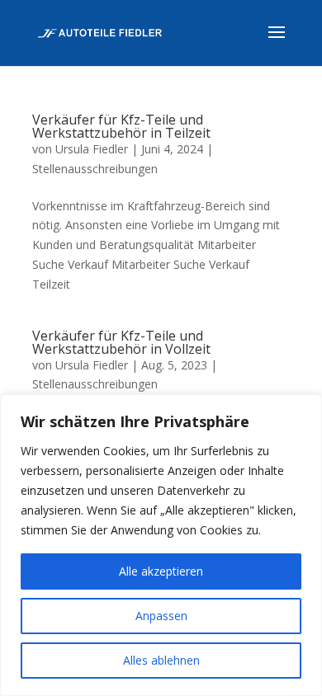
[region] (161, 545)
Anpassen (161, 615)
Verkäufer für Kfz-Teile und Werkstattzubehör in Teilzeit (121, 126)
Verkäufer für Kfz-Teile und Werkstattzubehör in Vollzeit (121, 342)
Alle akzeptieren (161, 571)
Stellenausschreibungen (95, 168)
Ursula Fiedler (91, 149)
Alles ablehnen (161, 660)
